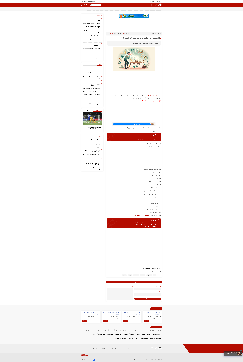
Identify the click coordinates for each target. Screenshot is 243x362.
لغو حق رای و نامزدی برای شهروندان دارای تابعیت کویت (92, 95)
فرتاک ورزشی (159, 330)
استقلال (130, 330)
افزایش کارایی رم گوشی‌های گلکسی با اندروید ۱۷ (92, 144)
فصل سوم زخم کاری (98, 330)
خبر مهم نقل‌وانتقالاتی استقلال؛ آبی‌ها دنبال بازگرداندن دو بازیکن (93, 58)
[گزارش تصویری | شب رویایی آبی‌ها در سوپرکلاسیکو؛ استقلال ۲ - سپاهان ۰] (92, 118)
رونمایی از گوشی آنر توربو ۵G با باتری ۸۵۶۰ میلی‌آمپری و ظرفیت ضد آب (93, 164)
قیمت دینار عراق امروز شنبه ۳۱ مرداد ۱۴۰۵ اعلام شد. (132, 124)
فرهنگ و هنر (130, 8)
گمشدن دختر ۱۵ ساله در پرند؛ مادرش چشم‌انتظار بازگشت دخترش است (92, 44)
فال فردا (124, 275)
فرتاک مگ (89, 8)
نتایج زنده (149, 1)
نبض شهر (105, 330)
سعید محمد (145, 330)
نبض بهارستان (118, 330)
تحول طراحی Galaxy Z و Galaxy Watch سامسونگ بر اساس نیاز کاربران (91, 155)
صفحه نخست (158, 8)
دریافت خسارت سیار (118, 334)
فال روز (130, 275)
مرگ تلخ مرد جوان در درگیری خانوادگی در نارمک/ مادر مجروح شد (147, 226)
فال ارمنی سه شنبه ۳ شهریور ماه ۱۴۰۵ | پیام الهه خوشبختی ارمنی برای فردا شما (92, 84)
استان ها (136, 8)
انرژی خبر (94, 334)
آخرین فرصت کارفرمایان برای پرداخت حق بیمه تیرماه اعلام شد (91, 36)
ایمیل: (158, 291)
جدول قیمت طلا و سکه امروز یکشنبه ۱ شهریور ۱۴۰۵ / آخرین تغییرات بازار (146, 222)
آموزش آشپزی (152, 330)
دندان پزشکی (126, 334)
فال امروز (142, 275)
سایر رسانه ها (153, 33)
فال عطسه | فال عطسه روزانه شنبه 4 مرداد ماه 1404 (111, 313)
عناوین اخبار (152, 8)
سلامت (97, 8)
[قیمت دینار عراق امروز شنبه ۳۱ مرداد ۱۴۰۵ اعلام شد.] (153, 124)
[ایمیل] (110, 33)
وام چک (143, 334)
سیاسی (147, 8)
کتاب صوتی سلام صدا (88, 330)
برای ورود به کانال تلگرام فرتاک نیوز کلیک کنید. (139, 215)
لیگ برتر (124, 330)
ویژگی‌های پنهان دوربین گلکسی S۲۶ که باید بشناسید (92, 140)
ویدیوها (88, 110)
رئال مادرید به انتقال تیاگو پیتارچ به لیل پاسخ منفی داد (91, 68)
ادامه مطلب (146, 320)
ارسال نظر (148, 298)
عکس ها (97, 110)
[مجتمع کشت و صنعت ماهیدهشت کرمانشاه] (134, 16)
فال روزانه (149, 275)
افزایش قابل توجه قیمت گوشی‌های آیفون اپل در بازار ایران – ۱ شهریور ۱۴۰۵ (92, 150)
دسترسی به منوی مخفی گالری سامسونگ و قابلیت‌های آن (93, 168)
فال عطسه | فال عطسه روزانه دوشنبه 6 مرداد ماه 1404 (152, 313)
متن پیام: (129, 286)
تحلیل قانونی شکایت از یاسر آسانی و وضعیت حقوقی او (91, 40)
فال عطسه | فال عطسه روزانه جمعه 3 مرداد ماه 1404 (91, 313)
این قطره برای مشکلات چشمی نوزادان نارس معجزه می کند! (91, 77)
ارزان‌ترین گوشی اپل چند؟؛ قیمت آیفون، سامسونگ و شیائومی (147, 224)
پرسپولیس (135, 330)
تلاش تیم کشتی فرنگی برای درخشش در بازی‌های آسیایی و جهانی (92, 73)
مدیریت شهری (123, 8)
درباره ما (160, 1)
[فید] (88, 5)
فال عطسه (149, 95)
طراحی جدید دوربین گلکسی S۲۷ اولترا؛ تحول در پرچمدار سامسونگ (92, 159)
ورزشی (107, 8)
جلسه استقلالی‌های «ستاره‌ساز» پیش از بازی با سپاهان (92, 53)
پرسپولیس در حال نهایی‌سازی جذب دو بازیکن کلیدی (91, 23)
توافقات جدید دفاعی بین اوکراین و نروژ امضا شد (92, 81)
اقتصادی (117, 8)
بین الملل (141, 8)
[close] (241, 350)
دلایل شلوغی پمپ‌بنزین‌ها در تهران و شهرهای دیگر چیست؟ (91, 19)
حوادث (102, 8)
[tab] (97, 110)
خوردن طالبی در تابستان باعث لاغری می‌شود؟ (150, 137)
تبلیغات (153, 1)
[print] (108, 33)
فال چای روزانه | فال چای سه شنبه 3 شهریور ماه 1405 (231, 353)
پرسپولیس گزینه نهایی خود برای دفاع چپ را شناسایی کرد (93, 27)
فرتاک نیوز (154, 95)
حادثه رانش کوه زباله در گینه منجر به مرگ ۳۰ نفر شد (91, 88)
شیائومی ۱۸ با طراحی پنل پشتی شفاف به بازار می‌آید (91, 147)
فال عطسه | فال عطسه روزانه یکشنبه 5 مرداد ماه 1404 (132, 313)
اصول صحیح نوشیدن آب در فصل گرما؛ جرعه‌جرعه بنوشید (148, 139)
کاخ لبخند (132, 334)
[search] (91, 5)
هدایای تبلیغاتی (110, 334)
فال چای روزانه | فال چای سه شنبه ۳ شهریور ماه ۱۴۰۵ (91, 91)
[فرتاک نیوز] (156, 6)
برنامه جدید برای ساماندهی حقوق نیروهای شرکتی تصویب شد (91, 31)
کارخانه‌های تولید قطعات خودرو (155, 338)
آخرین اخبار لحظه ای (101, 334)
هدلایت (138, 334)
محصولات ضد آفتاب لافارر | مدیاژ (120, 338)
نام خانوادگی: (157, 286)
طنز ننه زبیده (111, 330)
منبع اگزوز (148, 334)
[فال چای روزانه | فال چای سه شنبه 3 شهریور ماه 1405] (239, 353)
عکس (157, 1)
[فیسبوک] (86, 5)
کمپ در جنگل (131, 338)
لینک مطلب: (158, 268)
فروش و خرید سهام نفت (157, 334)
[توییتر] (82, 5)
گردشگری (111, 8)
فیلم (93, 8)
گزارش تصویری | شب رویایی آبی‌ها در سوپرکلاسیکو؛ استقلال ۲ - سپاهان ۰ (93, 128)
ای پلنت (137, 338)
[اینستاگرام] (84, 5)
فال (154, 275)
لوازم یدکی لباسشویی (144, 338)
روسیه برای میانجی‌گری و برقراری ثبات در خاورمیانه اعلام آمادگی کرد (91, 104)
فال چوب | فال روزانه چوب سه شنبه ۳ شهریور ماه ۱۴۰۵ (92, 99)
